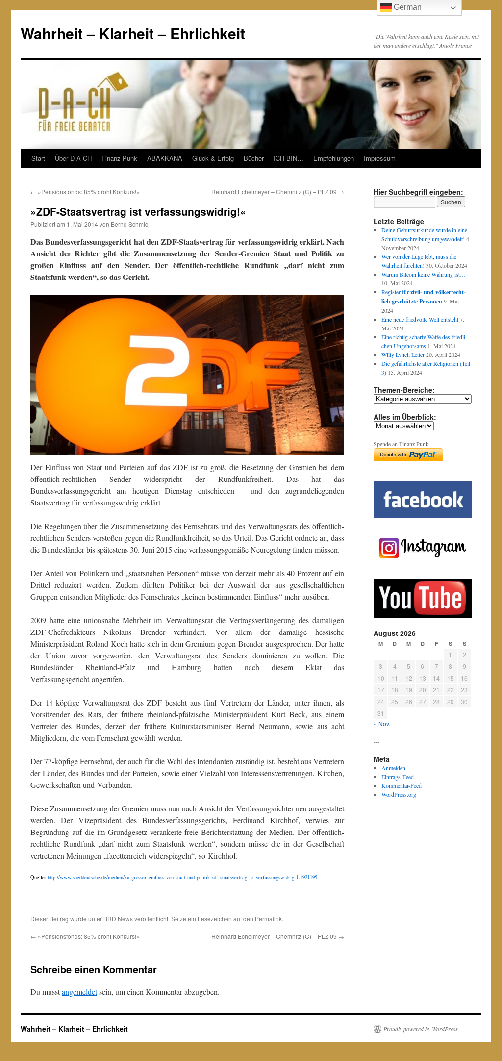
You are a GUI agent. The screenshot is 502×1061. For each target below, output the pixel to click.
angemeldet (79, 991)
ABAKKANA (164, 158)
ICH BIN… (288, 158)
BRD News (118, 918)
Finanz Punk (119, 158)
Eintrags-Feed (397, 777)
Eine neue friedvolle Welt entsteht (419, 319)
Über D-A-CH (73, 158)
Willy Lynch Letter (403, 354)
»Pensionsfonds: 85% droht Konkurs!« (85, 191)
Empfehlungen (333, 158)
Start (38, 158)
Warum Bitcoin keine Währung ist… (423, 274)
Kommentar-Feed (401, 785)
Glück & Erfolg (213, 158)
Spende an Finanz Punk (401, 444)
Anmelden (393, 768)
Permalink (268, 918)
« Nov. (382, 723)
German (407, 7)
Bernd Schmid (130, 224)
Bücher (254, 158)
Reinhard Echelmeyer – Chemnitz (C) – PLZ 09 (277, 191)
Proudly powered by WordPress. (421, 1029)
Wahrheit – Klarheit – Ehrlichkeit (133, 33)
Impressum (380, 158)
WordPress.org (398, 794)
